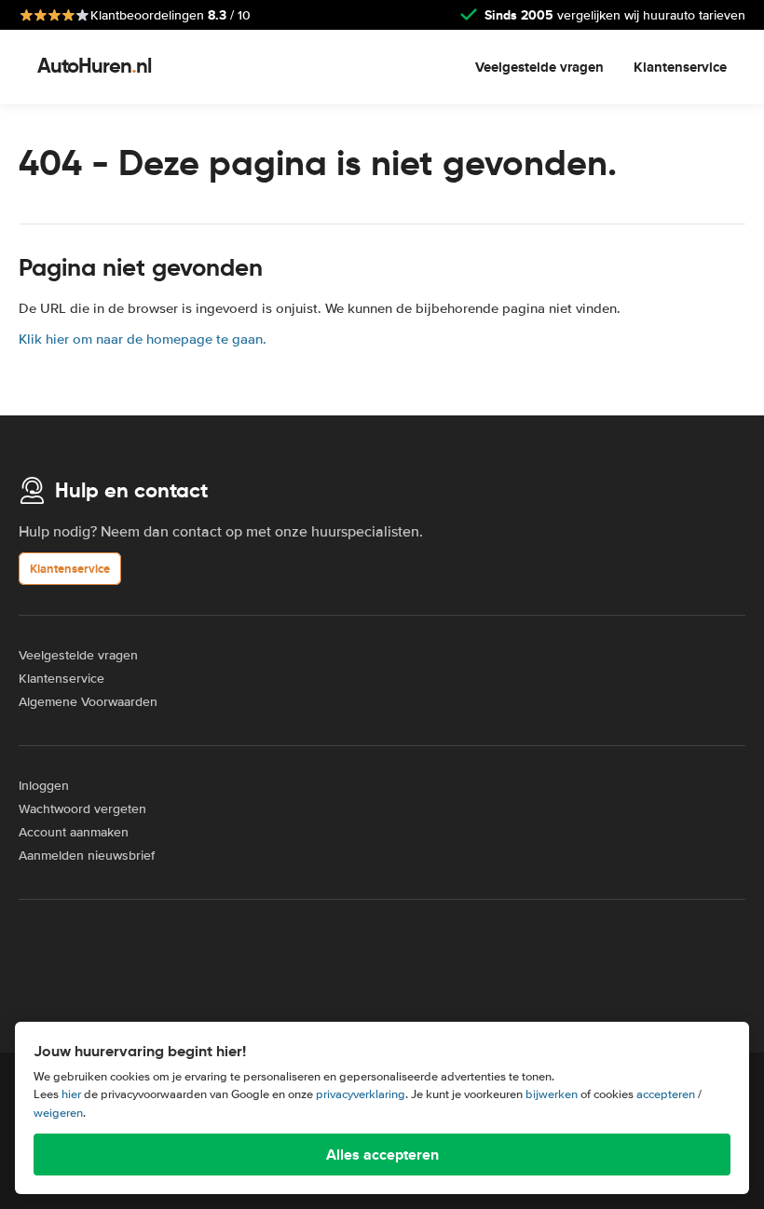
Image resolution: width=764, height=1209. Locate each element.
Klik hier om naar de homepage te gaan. (142, 339)
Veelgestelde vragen (539, 67)
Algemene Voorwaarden (88, 702)
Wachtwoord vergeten (82, 809)
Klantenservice (680, 67)
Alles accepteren (382, 1154)
